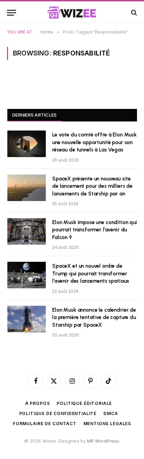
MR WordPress (103, 441)
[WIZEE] (72, 12)
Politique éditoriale (84, 403)
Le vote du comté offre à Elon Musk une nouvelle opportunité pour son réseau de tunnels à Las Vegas (94, 142)
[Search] (133, 13)
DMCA (110, 413)
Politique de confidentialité (58, 413)
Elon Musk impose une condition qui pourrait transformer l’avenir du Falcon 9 (94, 229)
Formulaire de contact (45, 423)
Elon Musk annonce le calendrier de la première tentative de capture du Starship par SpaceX (94, 317)
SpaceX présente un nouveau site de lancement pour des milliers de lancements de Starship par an (92, 186)
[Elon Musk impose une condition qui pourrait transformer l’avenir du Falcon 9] (26, 231)
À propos (37, 403)
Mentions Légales (107, 423)
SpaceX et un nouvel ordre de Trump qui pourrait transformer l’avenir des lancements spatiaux (90, 273)
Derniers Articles (34, 115)
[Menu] (11, 13)
